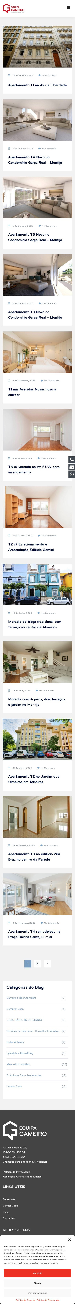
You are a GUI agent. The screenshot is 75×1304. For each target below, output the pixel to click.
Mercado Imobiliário (18, 1064)
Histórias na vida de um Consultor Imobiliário (33, 1031)
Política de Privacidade (48, 1300)
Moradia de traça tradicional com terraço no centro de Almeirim (34, 624)
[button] (69, 1239)
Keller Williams (15, 1042)
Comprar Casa (15, 1009)
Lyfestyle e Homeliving (20, 1053)
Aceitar (37, 1273)
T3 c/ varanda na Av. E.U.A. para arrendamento (34, 469)
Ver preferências (37, 1293)
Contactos (9, 1218)
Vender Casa (14, 1086)
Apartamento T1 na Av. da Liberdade (37, 85)
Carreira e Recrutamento (21, 998)
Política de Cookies (25, 1300)
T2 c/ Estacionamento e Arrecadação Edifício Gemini (31, 547)
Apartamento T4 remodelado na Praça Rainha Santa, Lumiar (34, 934)
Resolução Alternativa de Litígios (22, 1176)
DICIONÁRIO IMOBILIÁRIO (24, 1020)
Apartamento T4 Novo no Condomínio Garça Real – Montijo (35, 160)
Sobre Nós (9, 1199)
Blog (5, 1212)
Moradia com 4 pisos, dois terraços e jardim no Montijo (36, 702)
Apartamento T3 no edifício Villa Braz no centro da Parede (34, 856)
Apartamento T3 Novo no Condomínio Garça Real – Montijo (35, 237)
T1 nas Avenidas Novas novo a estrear (32, 392)
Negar (37, 1283)
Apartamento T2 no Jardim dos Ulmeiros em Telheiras (33, 779)
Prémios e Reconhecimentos (24, 1075)
